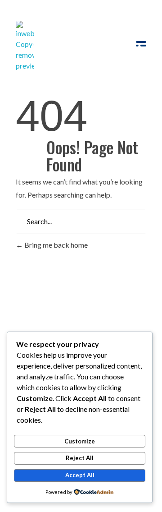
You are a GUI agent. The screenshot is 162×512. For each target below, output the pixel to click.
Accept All (79, 475)
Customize (79, 441)
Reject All (80, 457)
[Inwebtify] (25, 46)
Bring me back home (55, 244)
